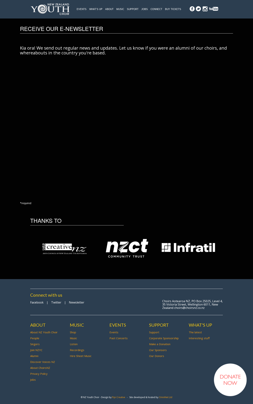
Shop (73, 332)
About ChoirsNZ (40, 368)
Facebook (37, 302)
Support (133, 9)
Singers (35, 344)
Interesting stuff (199, 338)
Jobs (144, 9)
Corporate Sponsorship (164, 338)
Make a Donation (159, 344)
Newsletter (76, 302)
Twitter (56, 302)
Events (81, 9)
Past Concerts (118, 338)
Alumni (34, 356)
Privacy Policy (39, 373)
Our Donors (156, 356)
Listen (74, 344)
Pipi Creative (118, 397)
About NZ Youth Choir (44, 332)
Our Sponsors (158, 350)
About (109, 9)
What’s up (95, 9)
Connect (156, 9)
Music (120, 9)
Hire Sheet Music (80, 356)
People (34, 338)
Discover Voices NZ (42, 362)
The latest (195, 332)
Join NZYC (36, 350)
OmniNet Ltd (165, 397)
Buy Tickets (173, 9)
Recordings (77, 350)
